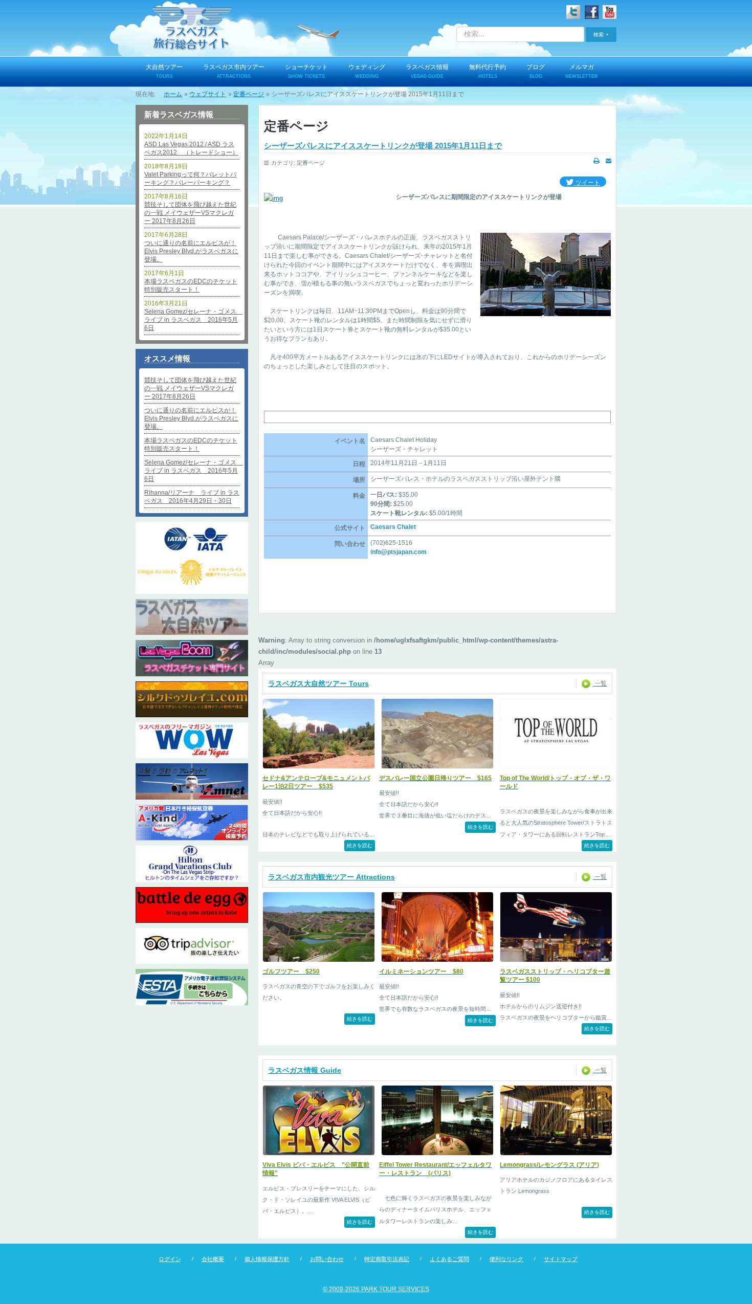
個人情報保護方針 (267, 1259)
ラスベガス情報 (427, 71)
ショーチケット (306, 71)
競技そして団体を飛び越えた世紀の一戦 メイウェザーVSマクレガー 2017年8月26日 (190, 213)
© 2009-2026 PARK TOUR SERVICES (376, 1289)
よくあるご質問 (449, 1259)
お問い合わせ (327, 1259)
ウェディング (366, 71)
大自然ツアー (164, 71)
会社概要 (213, 1259)
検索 (598, 34)
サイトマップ (561, 1259)
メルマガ (581, 71)
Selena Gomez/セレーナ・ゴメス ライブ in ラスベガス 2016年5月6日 (191, 319)
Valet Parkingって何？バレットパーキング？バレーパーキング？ (190, 178)
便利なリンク (506, 1259)
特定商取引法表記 (386, 1259)
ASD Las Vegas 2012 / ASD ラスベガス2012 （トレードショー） (191, 148)
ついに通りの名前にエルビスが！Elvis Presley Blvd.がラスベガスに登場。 (191, 251)
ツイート (587, 182)
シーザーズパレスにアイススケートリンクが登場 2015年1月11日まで (383, 145)
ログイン (170, 1259)
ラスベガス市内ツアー (233, 71)
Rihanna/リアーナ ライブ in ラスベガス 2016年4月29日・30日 (191, 496)
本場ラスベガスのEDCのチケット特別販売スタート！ (190, 285)
